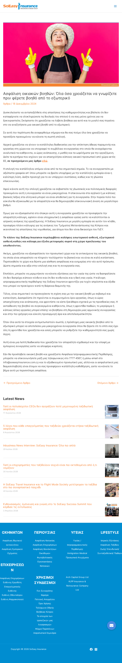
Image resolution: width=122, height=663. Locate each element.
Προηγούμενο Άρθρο (16, 382)
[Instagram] (96, 649)
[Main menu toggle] (115, 6)
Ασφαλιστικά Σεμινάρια (44, 633)
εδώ (44, 160)
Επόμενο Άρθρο (108, 382)
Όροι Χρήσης (45, 603)
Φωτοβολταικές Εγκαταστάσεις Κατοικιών (44, 561)
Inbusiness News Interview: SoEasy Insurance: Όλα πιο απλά (39, 445)
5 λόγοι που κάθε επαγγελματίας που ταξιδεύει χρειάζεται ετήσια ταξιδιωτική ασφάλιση (50, 427)
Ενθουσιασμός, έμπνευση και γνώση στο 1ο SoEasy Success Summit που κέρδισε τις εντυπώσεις (47, 505)
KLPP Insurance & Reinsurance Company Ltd (77, 585)
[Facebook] (91, 649)
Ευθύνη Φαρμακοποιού (12, 599)
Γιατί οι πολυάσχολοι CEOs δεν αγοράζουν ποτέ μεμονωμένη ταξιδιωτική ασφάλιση (48, 408)
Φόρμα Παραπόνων (44, 629)
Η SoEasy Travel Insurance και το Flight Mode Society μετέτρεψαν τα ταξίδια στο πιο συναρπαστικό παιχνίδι (50, 486)
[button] (111, 625)
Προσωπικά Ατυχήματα (77, 557)
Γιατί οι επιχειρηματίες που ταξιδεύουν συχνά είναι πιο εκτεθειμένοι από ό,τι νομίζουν (50, 466)
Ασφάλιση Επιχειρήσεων (12, 578)
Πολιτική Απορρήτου (45, 599)
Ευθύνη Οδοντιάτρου (12, 595)
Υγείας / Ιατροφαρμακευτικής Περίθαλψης (77, 544)
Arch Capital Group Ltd (77, 577)
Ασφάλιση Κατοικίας (45, 540)
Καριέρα (44, 595)
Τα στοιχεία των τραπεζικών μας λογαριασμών (45, 620)
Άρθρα (6, 103)
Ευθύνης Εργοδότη (12, 582)
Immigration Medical (77, 553)
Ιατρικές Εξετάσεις (110, 540)
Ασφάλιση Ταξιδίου (109, 545)
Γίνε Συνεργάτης (45, 590)
